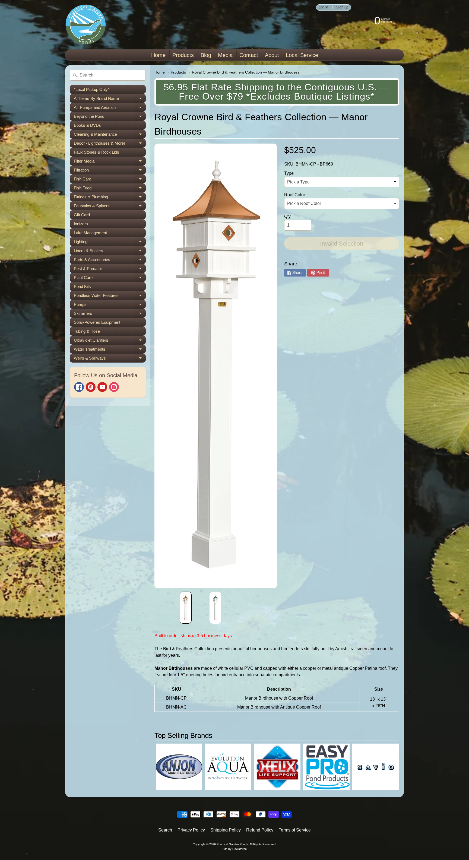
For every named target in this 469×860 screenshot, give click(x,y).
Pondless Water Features (110, 296)
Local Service (302, 55)
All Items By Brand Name (110, 99)
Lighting (110, 242)
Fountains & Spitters (110, 207)
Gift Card (82, 214)
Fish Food (110, 189)
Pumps (110, 305)
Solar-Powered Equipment (97, 322)
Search (165, 830)
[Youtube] (102, 387)
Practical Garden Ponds (232, 844)
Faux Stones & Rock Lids (96, 152)
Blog (206, 55)
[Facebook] (79, 387)
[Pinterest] (91, 387)
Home (158, 55)
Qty (287, 216)
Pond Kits (82, 286)
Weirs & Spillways (110, 359)
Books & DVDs (87, 125)
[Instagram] (114, 387)
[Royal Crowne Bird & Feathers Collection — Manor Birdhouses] (186, 608)
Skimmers (110, 314)
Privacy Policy (191, 830)
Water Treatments (110, 350)
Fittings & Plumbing (110, 198)
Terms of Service (295, 830)
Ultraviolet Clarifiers (110, 341)
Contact (248, 55)
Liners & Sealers (110, 251)
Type (289, 173)
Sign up (342, 7)
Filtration (110, 171)
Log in (323, 7)
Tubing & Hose (87, 331)
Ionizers (81, 223)
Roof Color (294, 194)
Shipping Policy (225, 830)
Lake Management (90, 232)
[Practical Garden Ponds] (85, 24)
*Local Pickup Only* (91, 89)
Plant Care (110, 278)
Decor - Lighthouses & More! (110, 144)
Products (183, 55)
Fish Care (110, 180)
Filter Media (110, 162)
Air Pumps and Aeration (110, 108)
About (272, 55)
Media (225, 55)
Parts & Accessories (110, 260)
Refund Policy (259, 830)
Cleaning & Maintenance (110, 135)
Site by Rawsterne (235, 849)
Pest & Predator (110, 269)
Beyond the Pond (110, 117)
